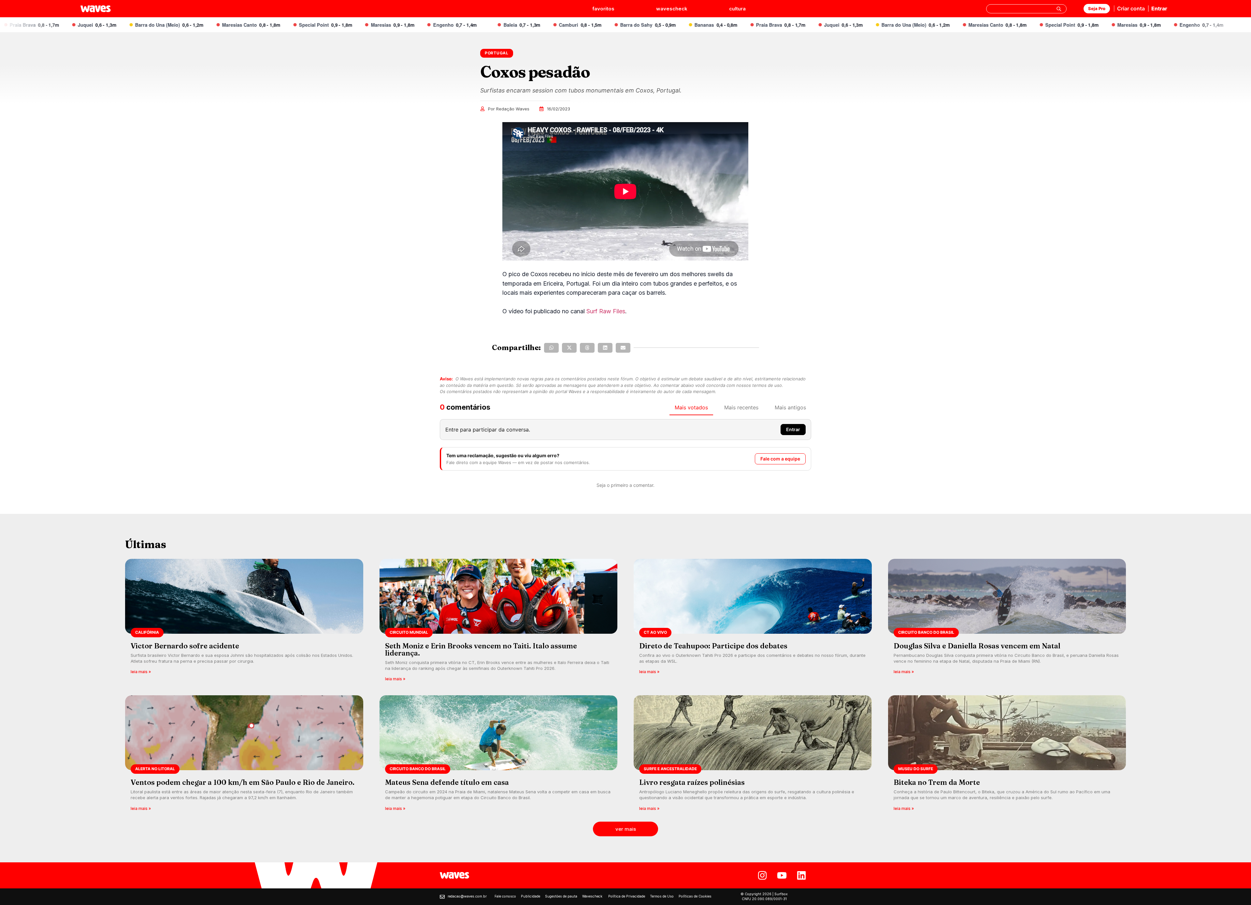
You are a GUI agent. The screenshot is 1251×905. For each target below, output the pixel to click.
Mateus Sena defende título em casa (447, 782)
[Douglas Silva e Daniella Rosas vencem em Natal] (1007, 622)
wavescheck (671, 9)
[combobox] (1026, 8)
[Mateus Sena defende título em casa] (499, 755)
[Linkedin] (801, 875)
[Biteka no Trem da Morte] (1007, 755)
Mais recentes (741, 407)
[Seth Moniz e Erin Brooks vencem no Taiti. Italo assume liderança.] (499, 622)
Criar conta (1131, 8)
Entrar (1159, 8)
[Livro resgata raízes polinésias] (753, 755)
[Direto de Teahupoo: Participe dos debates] (753, 622)
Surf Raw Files (605, 311)
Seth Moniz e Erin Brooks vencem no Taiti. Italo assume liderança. (481, 649)
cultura (737, 9)
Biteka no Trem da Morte (937, 782)
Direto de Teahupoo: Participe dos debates (713, 645)
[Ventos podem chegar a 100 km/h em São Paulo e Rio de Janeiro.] (244, 755)
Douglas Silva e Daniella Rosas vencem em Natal (977, 645)
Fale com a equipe (780, 458)
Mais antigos (790, 407)
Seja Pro (1096, 8)
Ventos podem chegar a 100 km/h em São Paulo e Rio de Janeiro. (242, 782)
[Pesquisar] (1059, 9)
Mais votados (691, 407)
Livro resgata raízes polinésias (692, 782)
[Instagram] (762, 875)
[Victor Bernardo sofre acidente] (244, 622)
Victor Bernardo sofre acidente (185, 645)
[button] (551, 348)
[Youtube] (782, 875)
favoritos (603, 9)
